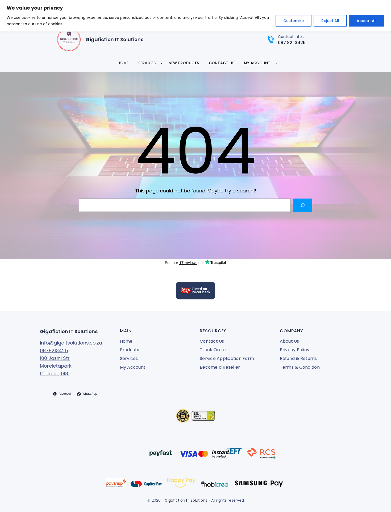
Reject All (330, 20)
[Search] (302, 205)
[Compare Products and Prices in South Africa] (195, 291)
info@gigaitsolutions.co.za (71, 342)
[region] (195, 16)
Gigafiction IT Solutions (114, 39)
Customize (293, 20)
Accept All (367, 20)
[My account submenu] (276, 63)
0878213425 (54, 350)
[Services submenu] (161, 63)
